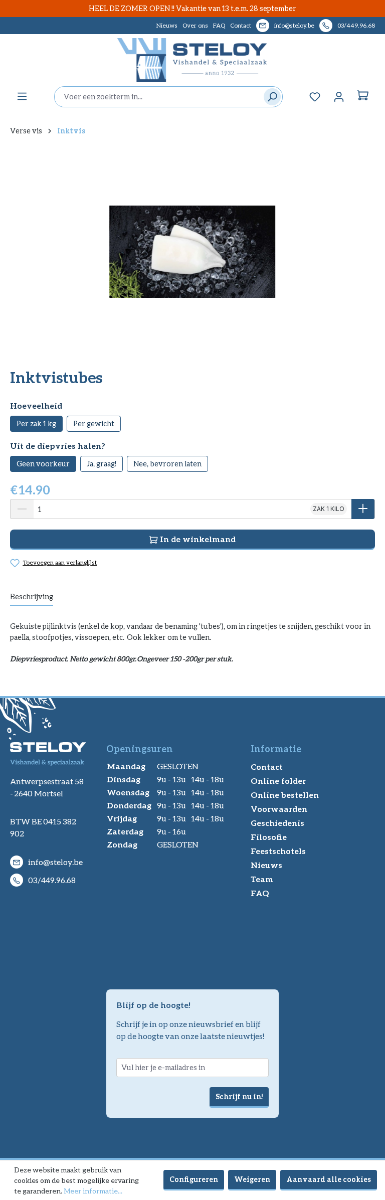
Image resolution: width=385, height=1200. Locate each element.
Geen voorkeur (43, 463)
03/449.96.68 (356, 25)
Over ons (195, 25)
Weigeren (252, 1179)
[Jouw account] (339, 97)
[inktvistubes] (192, 252)
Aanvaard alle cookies (328, 1179)
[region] (192, 252)
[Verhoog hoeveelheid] (363, 509)
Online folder (278, 780)
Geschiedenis (277, 822)
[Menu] (22, 96)
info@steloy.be (294, 25)
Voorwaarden (279, 808)
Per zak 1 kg (36, 423)
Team (262, 879)
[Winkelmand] (363, 97)
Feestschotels (278, 850)
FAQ (219, 25)
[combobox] (156, 97)
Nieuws (166, 25)
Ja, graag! (101, 463)
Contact (240, 25)
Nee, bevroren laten (167, 463)
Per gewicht (93, 423)
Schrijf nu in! (239, 1096)
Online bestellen (285, 794)
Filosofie (269, 836)
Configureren (193, 1179)
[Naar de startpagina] (192, 60)
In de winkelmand (197, 539)
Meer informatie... (93, 1190)
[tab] (31, 597)
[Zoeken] (270, 97)
